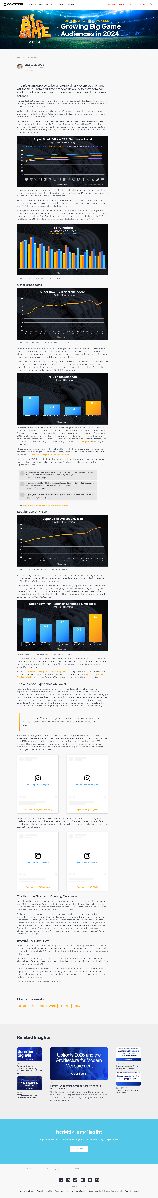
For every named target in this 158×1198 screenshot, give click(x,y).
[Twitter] (61, 1181)
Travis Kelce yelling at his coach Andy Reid (46, 671)
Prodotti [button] (32, 4)
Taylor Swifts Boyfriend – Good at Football (50, 454)
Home (21, 1169)
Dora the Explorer (83, 441)
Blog (19, 58)
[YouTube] (90, 1181)
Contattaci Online (132, 1191)
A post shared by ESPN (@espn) (38, 887)
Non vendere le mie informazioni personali (105, 1191)
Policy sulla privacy (26, 1191)
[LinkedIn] (68, 1181)
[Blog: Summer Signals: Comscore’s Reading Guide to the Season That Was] (29, 1054)
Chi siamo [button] (59, 4)
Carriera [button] (70, 4)
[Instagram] (83, 1181)
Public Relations (33, 1169)
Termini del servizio (44, 1191)
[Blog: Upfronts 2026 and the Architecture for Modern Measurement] (79, 1063)
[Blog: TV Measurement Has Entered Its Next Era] (29, 1083)
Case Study (121, 1064)
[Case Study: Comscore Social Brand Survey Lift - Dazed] (128, 1054)
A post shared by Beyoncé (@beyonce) (37, 810)
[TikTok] (75, 1181)
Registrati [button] (78, 1149)
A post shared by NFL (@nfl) (87, 810)
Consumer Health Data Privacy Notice (70, 1191)
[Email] (97, 1181)
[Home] (13, 6)
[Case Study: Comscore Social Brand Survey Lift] (128, 1079)
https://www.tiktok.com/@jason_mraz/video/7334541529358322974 (46, 505)
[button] (111, 5)
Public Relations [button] (45, 4)
